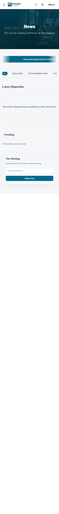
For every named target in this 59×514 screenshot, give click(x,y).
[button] (42, 4)
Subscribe (30, 178)
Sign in (51, 4)
